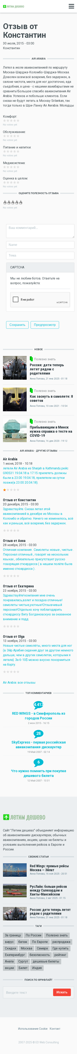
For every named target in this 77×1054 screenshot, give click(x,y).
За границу (13, 935)
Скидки (10, 948)
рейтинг (60, 955)
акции (9, 968)
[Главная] (14, 6)
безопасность (40, 955)
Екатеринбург (15, 955)
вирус (9, 942)
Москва (26, 948)
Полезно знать (57, 935)
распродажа (61, 942)
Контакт (55, 1028)
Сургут (23, 961)
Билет (23, 968)
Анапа (9, 961)
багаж (22, 942)
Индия (37, 968)
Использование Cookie (33, 1028)
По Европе (40, 942)
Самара (42, 948)
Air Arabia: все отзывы (19, 682)
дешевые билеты (46, 961)
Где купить (61, 948)
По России (33, 935)
